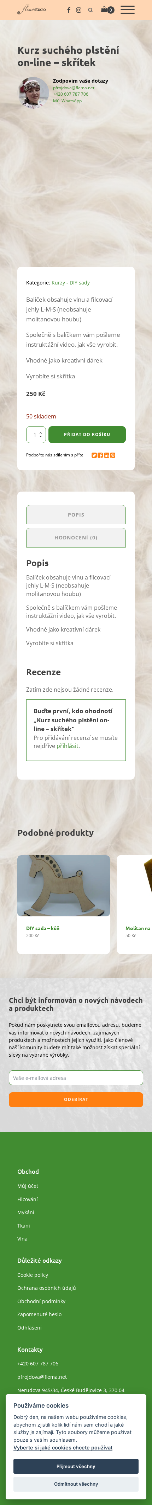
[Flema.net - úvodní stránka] (31, 12)
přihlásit (67, 746)
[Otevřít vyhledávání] (90, 10)
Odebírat (76, 1099)
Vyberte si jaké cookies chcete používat (62, 1447)
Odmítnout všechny (76, 1484)
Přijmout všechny (76, 1466)
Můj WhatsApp (67, 100)
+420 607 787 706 (70, 94)
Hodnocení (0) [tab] (76, 537)
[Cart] (108, 10)
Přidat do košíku (87, 434)
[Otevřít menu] (128, 10)
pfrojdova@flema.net (73, 87)
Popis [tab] (76, 514)
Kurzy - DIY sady (71, 282)
